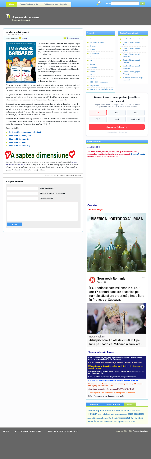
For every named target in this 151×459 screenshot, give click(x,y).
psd (131, 417)
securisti (100, 421)
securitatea (107, 422)
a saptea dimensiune (104, 410)
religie (140, 418)
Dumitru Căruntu (138, 154)
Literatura (93, 67)
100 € (116, 119)
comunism (92, 414)
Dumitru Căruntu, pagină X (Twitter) (132, 73)
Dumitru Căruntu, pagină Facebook (131, 49)
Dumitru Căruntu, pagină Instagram (131, 55)
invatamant (98, 418)
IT (91, 60)
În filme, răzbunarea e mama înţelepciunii (25, 132)
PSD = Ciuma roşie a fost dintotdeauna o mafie (106, 396)
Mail (52, 193)
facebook (133, 413)
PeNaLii (93, 78)
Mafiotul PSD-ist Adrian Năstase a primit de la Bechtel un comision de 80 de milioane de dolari (115, 372)
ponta (126, 418)
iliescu (141, 414)
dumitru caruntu (121, 414)
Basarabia (93, 39)
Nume (47, 188)
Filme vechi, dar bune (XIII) (20, 136)
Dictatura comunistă (97, 42)
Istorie (92, 57)
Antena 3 (90, 410)
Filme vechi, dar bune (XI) (19, 139)
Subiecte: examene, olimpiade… (56, 4)
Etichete (130, 404)
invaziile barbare (59, 175)
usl (125, 422)
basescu (119, 410)
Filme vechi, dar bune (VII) (19, 146)
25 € (136, 112)
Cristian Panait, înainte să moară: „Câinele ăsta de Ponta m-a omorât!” (115, 363)
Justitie (92, 64)
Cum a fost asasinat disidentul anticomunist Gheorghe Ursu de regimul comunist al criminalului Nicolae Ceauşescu (115, 358)
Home (11, 4)
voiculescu (131, 421)
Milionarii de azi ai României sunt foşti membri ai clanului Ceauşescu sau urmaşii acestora (115, 367)
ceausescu (127, 410)
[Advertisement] (92, 16)
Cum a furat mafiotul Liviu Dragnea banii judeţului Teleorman (112, 377)
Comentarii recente (113, 404)
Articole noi (94, 404)
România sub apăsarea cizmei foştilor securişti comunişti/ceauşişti (113, 380)
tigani (120, 422)
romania (91, 421)
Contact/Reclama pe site (29, 4)
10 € (117, 112)
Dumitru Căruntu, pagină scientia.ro (131, 67)
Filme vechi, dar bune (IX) (19, 142)
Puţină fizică (94, 85)
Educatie (24, 38)
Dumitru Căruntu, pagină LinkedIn (131, 61)
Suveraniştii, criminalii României (101, 89)
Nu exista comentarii (74, 38)
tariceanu (114, 422)
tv (123, 422)
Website (46, 198)
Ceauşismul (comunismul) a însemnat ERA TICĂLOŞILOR (111, 389)
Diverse (93, 46)
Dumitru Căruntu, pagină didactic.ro (131, 43)
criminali (106, 414)
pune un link (21, 165)
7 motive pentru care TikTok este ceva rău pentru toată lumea (111, 393)
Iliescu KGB (94, 53)
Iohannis (105, 418)
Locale (92, 71)
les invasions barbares (73, 175)
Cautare (108, 3)
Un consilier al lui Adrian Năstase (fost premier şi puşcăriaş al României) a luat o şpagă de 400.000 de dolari (116, 385)
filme (51, 175)
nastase (121, 418)
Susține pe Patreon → (116, 127)
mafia (116, 418)
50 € (98, 119)
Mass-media (94, 75)
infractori (90, 418)
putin (135, 418)
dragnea (113, 414)
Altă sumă (135, 119)
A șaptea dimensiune (25, 17)
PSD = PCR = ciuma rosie (99, 82)
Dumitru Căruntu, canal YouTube (134, 39)
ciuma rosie (137, 410)
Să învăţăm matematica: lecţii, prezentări (133, 79)
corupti (99, 414)
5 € (97, 112)
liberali (111, 418)
